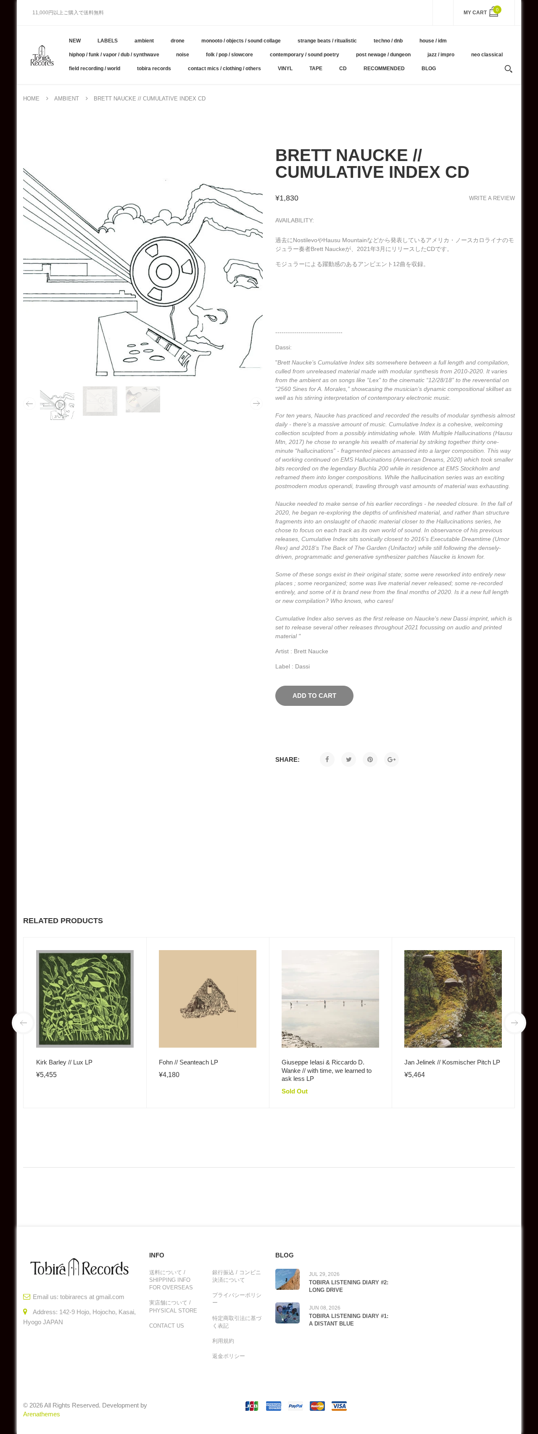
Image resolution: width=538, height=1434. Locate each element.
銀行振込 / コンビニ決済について (236, 1276)
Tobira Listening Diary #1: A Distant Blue (348, 1320)
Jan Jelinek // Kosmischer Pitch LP (452, 1062)
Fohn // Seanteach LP (188, 1062)
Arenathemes (41, 1414)
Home (31, 98)
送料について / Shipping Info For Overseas (171, 1280)
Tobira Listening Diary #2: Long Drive (348, 1286)
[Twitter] (348, 759)
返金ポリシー (228, 1356)
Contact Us (166, 1326)
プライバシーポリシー (236, 1299)
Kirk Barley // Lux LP (64, 1062)
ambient (66, 98)
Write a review (492, 198)
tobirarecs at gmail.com (92, 1296)
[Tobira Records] (42, 55)
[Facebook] (327, 759)
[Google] (391, 759)
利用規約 (223, 1341)
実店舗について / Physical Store (173, 1306)
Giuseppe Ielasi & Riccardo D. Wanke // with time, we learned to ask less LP (327, 1070)
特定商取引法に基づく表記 (236, 1322)
